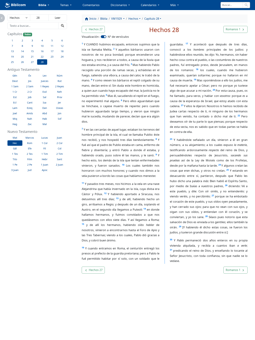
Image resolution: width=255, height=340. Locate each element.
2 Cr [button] (29, 91)
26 (226, 185)
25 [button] (12, 62)
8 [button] (22, 45)
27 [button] (32, 62)
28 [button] (42, 62)
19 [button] (12, 56)
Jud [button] (30, 170)
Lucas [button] (44, 137)
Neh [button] (59, 91)
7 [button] (12, 45)
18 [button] (62, 51)
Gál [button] (15, 148)
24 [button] (62, 56)
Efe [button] (30, 148)
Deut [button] (15, 81)
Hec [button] (15, 143)
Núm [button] (59, 75)
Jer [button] (59, 102)
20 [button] (22, 56)
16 (83, 247)
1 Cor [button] (45, 143)
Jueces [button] (44, 81)
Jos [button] (29, 81)
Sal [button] (44, 97)
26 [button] (22, 62)
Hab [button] (44, 118)
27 (213, 195)
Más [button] (173, 5)
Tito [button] (15, 159)
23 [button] (52, 56)
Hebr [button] (45, 159)
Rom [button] (29, 143)
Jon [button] (59, 113)
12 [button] (62, 45)
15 (83, 224)
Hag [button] (14, 124)
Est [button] (15, 97)
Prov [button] (59, 97)
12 (105, 193)
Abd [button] (44, 113)
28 (206, 216)
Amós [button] (30, 113)
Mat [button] (15, 137)
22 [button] (42, 56)
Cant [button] (29, 102)
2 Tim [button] (59, 153)
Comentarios (91, 5)
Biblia (103, 19)
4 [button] (42, 40)
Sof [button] (59, 118)
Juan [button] (59, 137)
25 (227, 169)
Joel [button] (15, 113)
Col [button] (59, 148)
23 (171, 139)
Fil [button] (44, 148)
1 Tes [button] (15, 153)
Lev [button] (44, 75)
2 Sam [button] (29, 86)
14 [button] (22, 51)
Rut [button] (60, 81)
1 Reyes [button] (44, 86)
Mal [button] (44, 124)
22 (239, 115)
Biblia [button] (42, 5)
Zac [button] (30, 124)
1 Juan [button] (44, 164)
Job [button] (30, 97)
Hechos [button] (133, 19)
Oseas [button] (59, 108)
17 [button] (52, 51)
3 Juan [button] (15, 170)
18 (197, 69)
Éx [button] (29, 75)
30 (171, 239)
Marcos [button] (30, 137)
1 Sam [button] (14, 86)
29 (180, 226)
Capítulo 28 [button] (151, 19)
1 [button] (12, 40)
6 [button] (62, 40)
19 (195, 79)
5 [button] (52, 40)
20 (214, 89)
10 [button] (42, 45)
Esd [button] (44, 91)
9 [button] (32, 45)
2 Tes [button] (30, 153)
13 (117, 198)
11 (83, 183)
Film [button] (29, 159)
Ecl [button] (14, 102)
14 (144, 208)
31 (171, 249)
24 (219, 164)
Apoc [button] (45, 170)
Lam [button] (14, 108)
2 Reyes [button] (59, 86)
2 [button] (22, 40)
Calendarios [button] (149, 5)
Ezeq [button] (29, 108)
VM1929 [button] (116, 19)
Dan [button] (44, 108)
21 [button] (32, 56)
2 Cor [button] (60, 143)
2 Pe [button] (29, 164)
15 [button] (32, 51)
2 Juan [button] (59, 164)
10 (123, 164)
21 (182, 105)
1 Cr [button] (14, 91)
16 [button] (42, 51)
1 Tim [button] (44, 153)
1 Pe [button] (14, 164)
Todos (27, 34)
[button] (93, 29)
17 (187, 43)
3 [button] (32, 40)
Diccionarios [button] (119, 5)
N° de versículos (118, 37)
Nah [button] (29, 118)
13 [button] (12, 51)
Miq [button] (15, 118)
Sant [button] (59, 159)
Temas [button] (64, 5)
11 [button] (52, 45)
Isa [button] (44, 102)
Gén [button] (14, 75)
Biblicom (18, 4)
